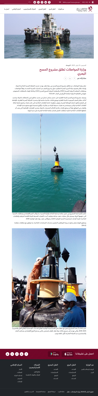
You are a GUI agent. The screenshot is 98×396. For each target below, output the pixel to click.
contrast (92, 2)
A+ (83, 2)
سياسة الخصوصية (41, 392)
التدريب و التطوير (29, 392)
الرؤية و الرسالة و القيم (87, 369)
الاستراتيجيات (72, 373)
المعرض (19, 379)
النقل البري (52, 9)
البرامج (74, 376)
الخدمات (73, 379)
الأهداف (73, 369)
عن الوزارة (61, 9)
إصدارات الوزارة (18, 376)
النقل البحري (42, 9)
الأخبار (20, 369)
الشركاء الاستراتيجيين (29, 9)
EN (60, 2)
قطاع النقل (37, 372)
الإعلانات (19, 382)
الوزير (92, 373)
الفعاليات (19, 373)
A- (89, 2)
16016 (64, 2)
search (29, 2)
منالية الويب (61, 392)
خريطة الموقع (52, 392)
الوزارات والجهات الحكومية (33, 375)
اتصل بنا (6, 9)
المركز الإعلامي (16, 365)
